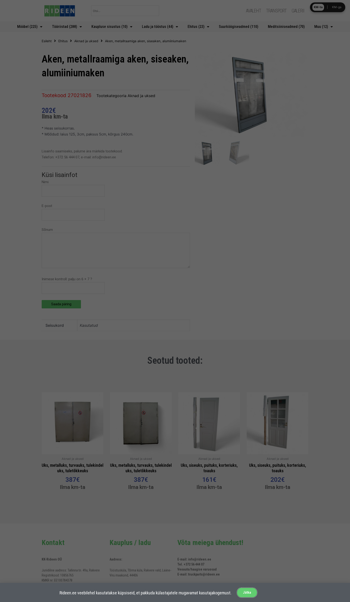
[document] (175, 301)
